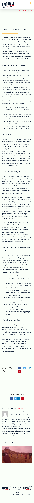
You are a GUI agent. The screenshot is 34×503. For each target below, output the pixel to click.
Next (28, 11)
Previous (23, 11)
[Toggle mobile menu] (31, 3)
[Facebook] (19, 368)
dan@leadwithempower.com (22, 495)
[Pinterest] (19, 371)
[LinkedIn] (30, 368)
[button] (3, 454)
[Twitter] (25, 368)
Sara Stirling (21, 408)
